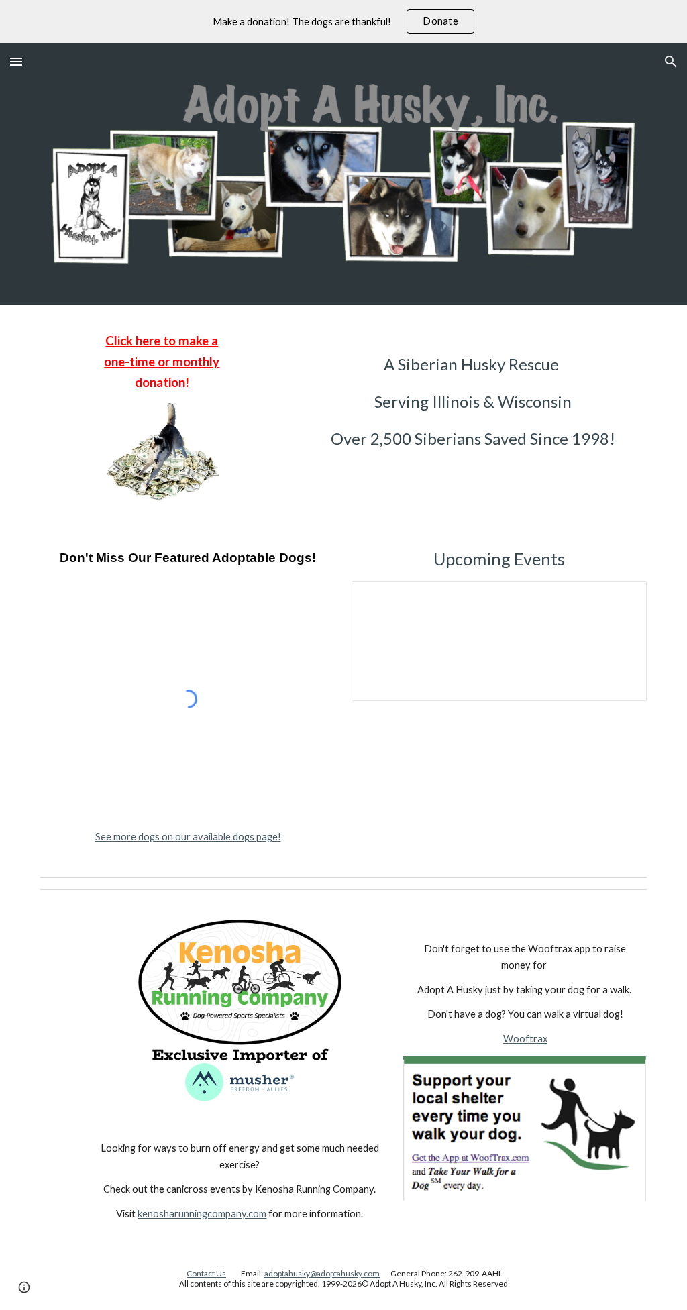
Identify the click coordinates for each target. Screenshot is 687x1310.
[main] (162, 361)
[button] (16, 61)
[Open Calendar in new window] (621, 598)
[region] (343, 21)
